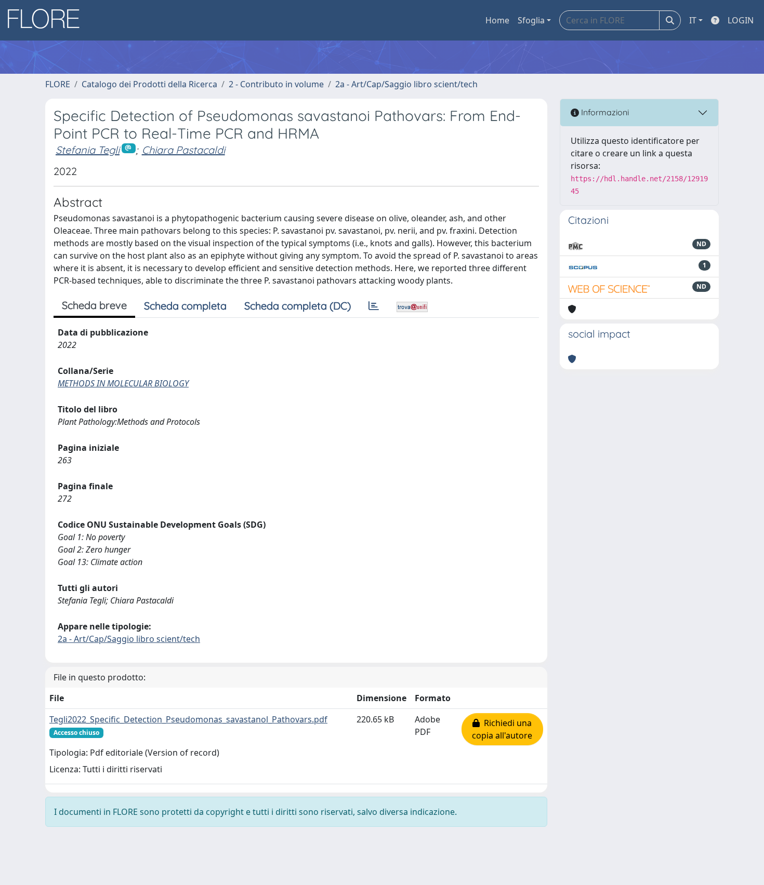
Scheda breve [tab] (94, 305)
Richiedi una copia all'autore (502, 729)
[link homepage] (47, 20)
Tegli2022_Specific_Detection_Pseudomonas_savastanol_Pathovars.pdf (188, 719)
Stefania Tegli (88, 149)
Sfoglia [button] (531, 20)
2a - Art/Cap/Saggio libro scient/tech (406, 84)
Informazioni (604, 112)
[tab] (374, 306)
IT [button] (692, 20)
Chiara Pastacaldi (183, 149)
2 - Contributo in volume (276, 84)
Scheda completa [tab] (185, 305)
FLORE (57, 84)
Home (497, 20)
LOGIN (741, 20)
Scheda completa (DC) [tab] (297, 305)
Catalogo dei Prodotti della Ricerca (149, 84)
